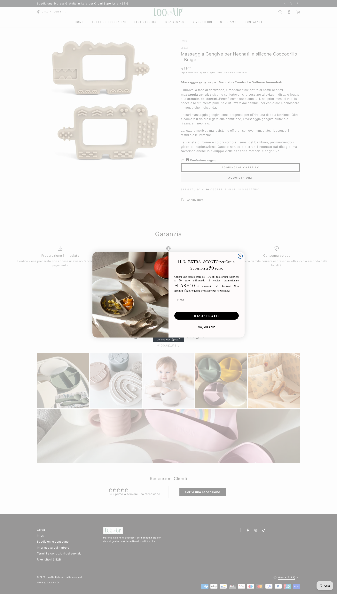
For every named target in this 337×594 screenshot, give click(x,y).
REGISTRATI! (206, 315)
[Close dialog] (240, 256)
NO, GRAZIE (206, 327)
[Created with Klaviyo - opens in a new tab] (168, 340)
